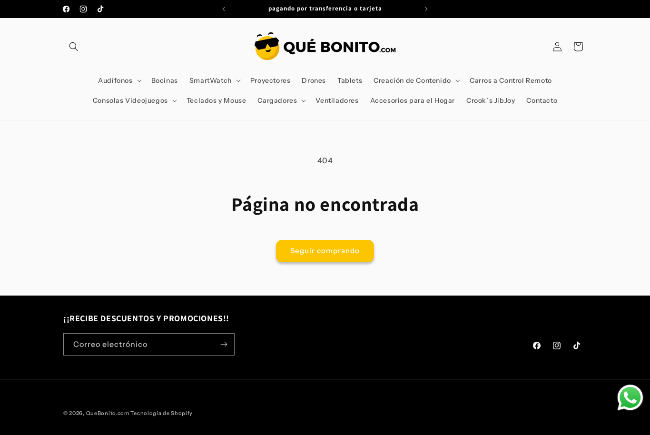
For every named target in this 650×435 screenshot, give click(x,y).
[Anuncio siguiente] (426, 9)
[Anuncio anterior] (223, 9)
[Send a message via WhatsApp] (630, 398)
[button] (73, 46)
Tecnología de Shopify (161, 413)
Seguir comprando (325, 250)
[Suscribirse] (223, 344)
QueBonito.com (107, 413)
